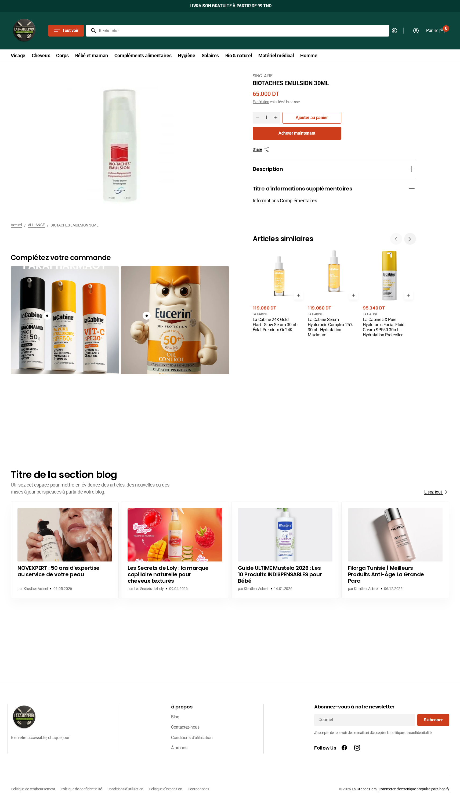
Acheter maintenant (296, 133)
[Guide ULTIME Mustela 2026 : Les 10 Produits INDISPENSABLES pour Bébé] (285, 550)
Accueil (16, 225)
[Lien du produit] (279, 291)
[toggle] (411, 169)
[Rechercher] (91, 31)
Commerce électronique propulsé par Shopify (414, 789)
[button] (410, 239)
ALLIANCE (36, 225)
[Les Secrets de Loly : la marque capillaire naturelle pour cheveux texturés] (175, 550)
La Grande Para (364, 789)
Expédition (261, 102)
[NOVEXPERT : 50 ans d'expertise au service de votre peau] (64, 550)
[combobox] (243, 31)
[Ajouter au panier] (298, 295)
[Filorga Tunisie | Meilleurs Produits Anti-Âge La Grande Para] (395, 550)
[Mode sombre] (394, 30)
